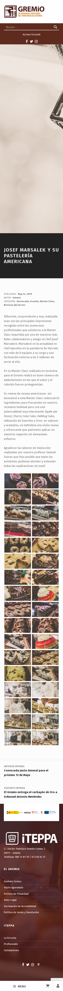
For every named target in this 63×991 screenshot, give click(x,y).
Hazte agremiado (13, 887)
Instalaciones (11, 950)
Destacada (23, 301)
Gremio (17, 297)
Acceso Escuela (31, 34)
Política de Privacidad (16, 893)
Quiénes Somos (12, 881)
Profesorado (11, 944)
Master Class (47, 301)
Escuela (34, 301)
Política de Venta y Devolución (21, 912)
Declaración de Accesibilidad (20, 906)
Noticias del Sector (14, 305)
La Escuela (10, 937)
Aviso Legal (10, 899)
